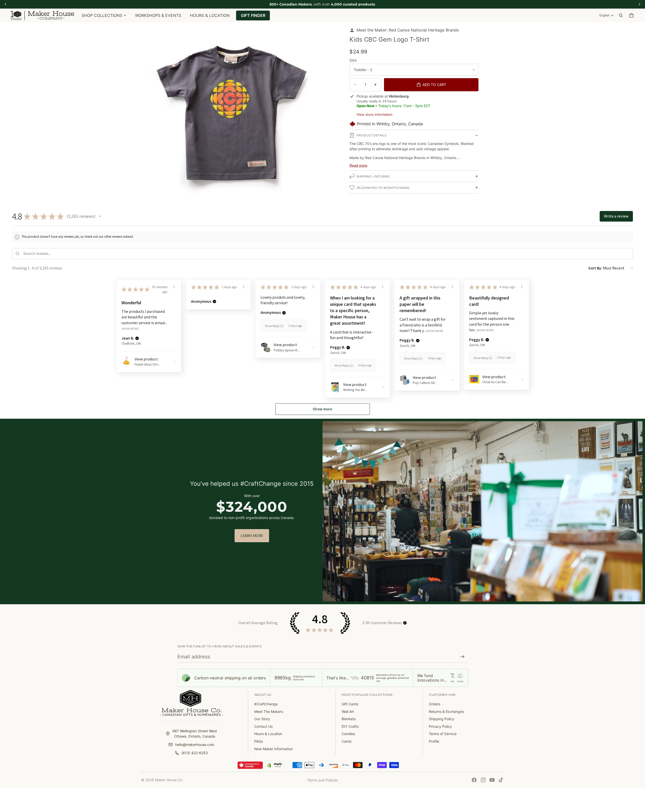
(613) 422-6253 (194, 753)
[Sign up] (462, 656)
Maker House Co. (169, 780)
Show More (130, 328)
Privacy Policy (440, 726)
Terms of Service (443, 734)
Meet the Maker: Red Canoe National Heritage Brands (408, 30)
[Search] (620, 15)
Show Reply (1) (274, 326)
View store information (375, 114)
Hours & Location (268, 734)
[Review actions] (174, 286)
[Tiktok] (501, 780)
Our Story (262, 719)
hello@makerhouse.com (194, 744)
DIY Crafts (350, 726)
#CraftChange (266, 704)
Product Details (371, 135)
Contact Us (263, 726)
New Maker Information (273, 749)
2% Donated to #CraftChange (383, 188)
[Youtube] (492, 780)
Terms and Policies (322, 780)
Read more (358, 165)
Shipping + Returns (373, 176)
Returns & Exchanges (446, 711)
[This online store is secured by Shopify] (274, 765)
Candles (348, 734)
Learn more (252, 535)
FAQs (258, 741)
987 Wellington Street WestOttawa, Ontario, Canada (194, 733)
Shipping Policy (441, 719)
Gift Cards (350, 704)
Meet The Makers (268, 711)
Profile (434, 741)
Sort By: (595, 268)
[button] (100, 216)
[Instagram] (483, 780)
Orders (434, 704)
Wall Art (348, 711)
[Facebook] (474, 780)
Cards (346, 741)
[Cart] (631, 15)
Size (353, 60)
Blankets (349, 719)
